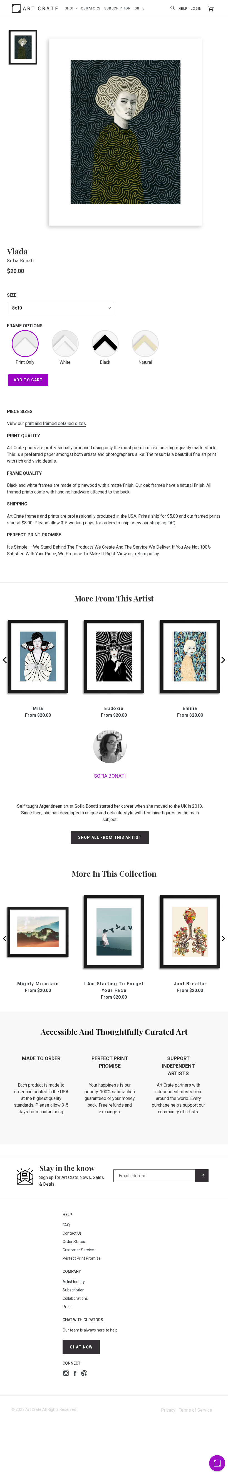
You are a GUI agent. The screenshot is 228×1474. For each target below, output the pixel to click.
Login (196, 9)
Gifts (140, 8)
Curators (90, 8)
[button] (221, 660)
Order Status (74, 1241)
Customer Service (78, 1250)
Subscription (117, 8)
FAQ (66, 1225)
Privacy (168, 1410)
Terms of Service (195, 1410)
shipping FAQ (162, 522)
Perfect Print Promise (82, 1258)
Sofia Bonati (20, 260)
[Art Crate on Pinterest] (84, 1374)
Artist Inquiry (74, 1281)
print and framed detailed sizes (55, 423)
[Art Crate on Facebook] (75, 1374)
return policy (147, 553)
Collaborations (75, 1298)
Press (68, 1307)
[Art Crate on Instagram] (66, 1374)
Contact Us (72, 1233)
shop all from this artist (110, 837)
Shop (70, 8)
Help (183, 9)
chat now (81, 1347)
